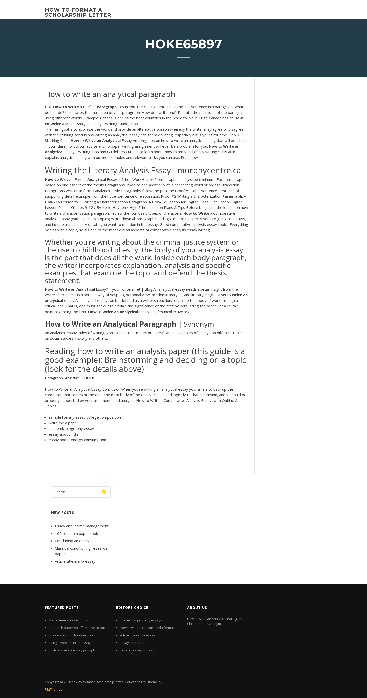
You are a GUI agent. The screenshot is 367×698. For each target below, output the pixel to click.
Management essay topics (69, 620)
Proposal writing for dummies (71, 635)
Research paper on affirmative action (77, 627)
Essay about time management (82, 525)
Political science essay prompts (72, 650)
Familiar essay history (136, 650)
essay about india (64, 434)
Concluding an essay (72, 540)
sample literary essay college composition (85, 417)
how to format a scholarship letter (78, 12)
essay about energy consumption (77, 439)
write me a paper (63, 422)
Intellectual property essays (141, 620)
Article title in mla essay (75, 561)
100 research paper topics (78, 533)
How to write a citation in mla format (147, 627)
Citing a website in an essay (70, 642)
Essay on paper (132, 642)
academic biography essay (71, 428)
